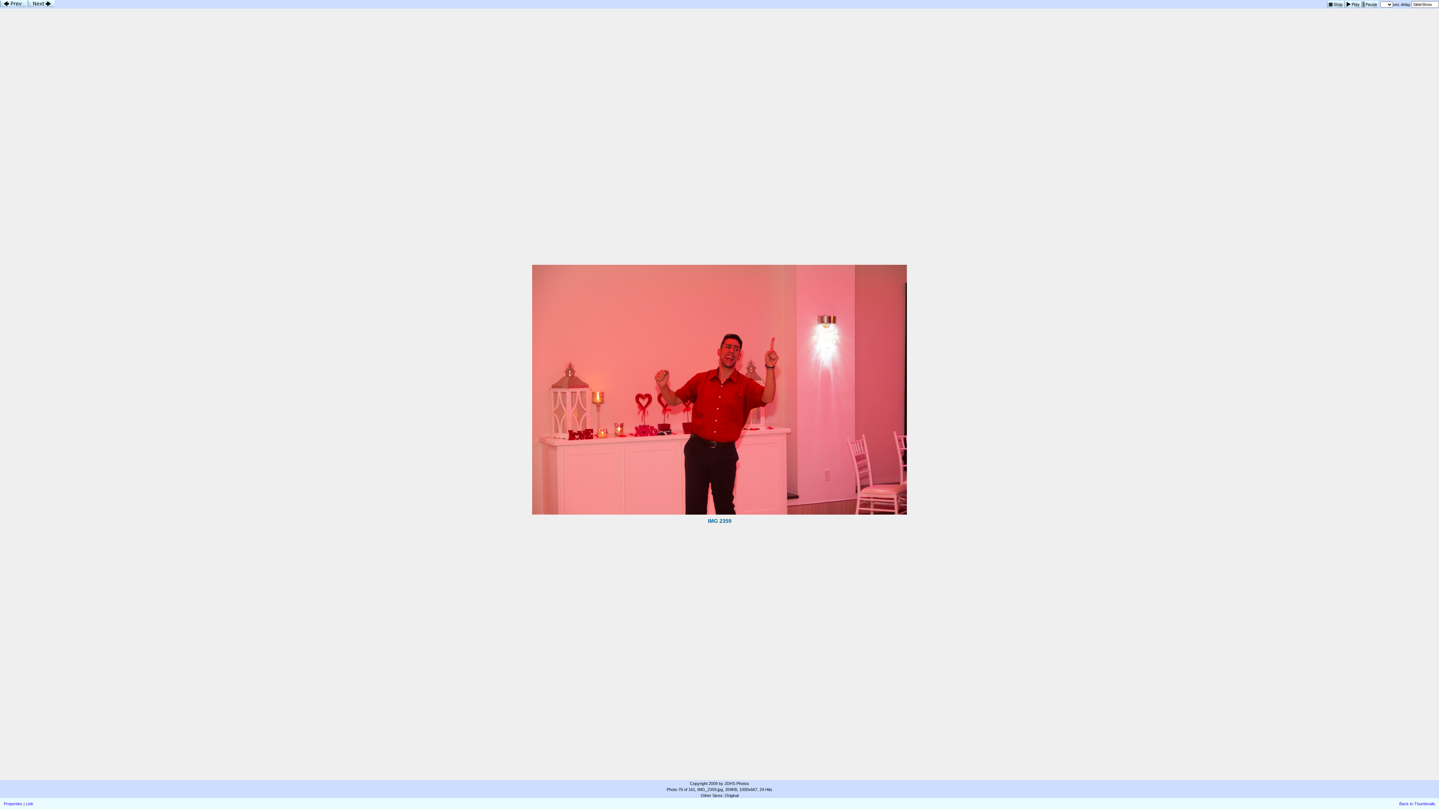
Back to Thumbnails (1417, 804)
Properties (13, 804)
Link (29, 804)
